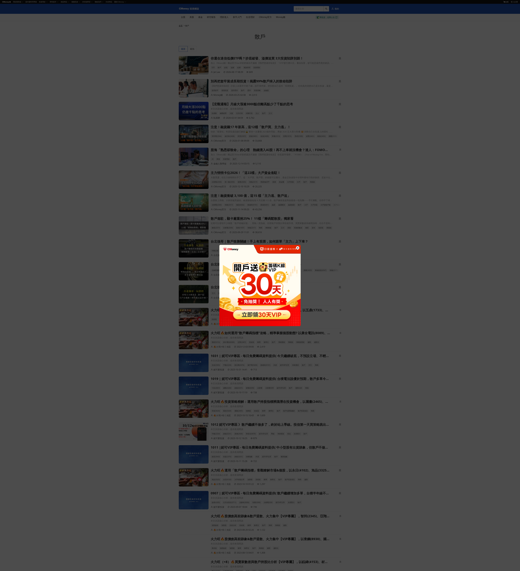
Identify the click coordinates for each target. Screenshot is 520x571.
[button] (297, 247)
